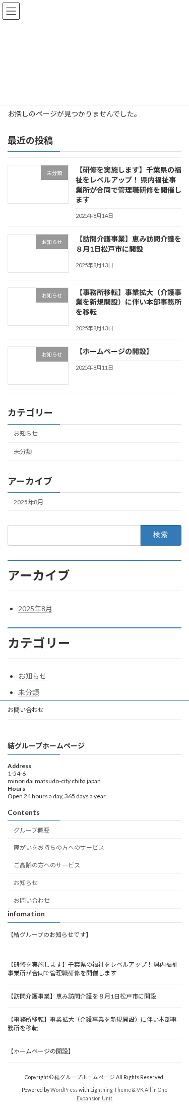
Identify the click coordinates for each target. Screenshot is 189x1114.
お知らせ (26, 433)
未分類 (23, 452)
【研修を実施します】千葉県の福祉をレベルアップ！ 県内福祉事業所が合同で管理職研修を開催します (93, 968)
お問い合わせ (26, 710)
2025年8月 (28, 502)
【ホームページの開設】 (114, 351)
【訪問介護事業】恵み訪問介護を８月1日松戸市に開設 (82, 996)
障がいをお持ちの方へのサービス (59, 847)
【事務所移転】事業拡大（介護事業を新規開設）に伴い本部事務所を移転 (128, 302)
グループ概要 (31, 830)
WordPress (64, 1089)
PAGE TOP (174, 1070)
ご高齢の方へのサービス (47, 865)
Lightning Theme (110, 1089)
